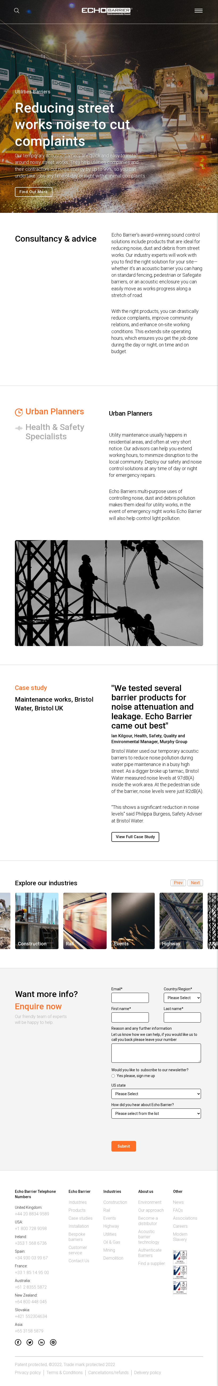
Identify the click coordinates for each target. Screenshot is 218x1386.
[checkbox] (156, 1076)
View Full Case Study (135, 836)
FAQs (178, 1210)
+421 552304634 (31, 1316)
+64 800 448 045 (31, 1301)
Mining (109, 1250)
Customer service (78, 1250)
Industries (78, 1202)
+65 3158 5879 (29, 1331)
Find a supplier (151, 1263)
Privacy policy (28, 1372)
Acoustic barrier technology (148, 1237)
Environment (149, 1202)
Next (195, 882)
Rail (106, 1210)
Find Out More (33, 191)
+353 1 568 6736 (31, 1243)
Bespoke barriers (77, 1237)
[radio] (156, 1076)
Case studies (81, 1218)
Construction (115, 1202)
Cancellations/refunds (108, 1372)
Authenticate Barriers (150, 1253)
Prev (178, 882)
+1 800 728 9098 (31, 1228)
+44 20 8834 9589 (32, 1214)
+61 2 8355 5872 (31, 1287)
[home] (107, 13)
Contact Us (79, 1260)
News (178, 1202)
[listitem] (37, 921)
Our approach (151, 1210)
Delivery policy (147, 1372)
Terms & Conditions (65, 1372)
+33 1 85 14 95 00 (32, 1272)
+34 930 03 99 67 (31, 1257)
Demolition (113, 1258)
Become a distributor (148, 1221)
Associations (185, 1218)
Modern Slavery (180, 1237)
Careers (180, 1226)
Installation (79, 1226)
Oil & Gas (111, 1242)
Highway (111, 1226)
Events (109, 1218)
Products (77, 1210)
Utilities (109, 1234)
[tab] (58, 412)
